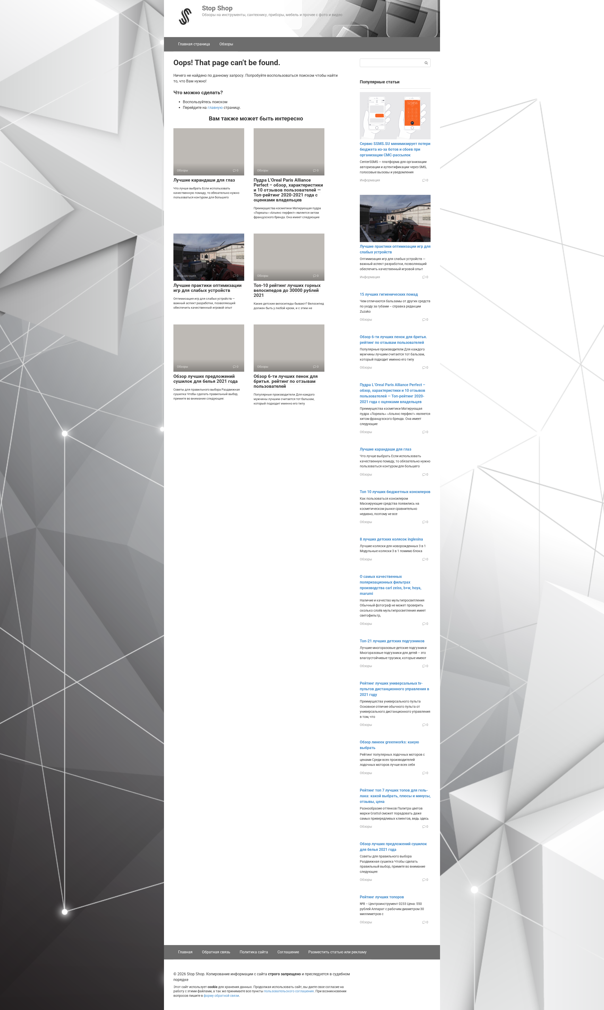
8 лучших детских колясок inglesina (391, 539)
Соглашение (288, 952)
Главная (185, 952)
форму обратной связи (221, 996)
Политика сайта (254, 952)
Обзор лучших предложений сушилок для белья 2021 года (205, 379)
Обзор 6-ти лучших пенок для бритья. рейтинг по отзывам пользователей (286, 381)
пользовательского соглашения (289, 991)
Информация (370, 180)
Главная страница (194, 44)
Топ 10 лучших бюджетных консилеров (395, 492)
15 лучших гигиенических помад (389, 294)
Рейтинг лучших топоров (382, 897)
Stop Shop (217, 8)
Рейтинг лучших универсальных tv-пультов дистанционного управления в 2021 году (394, 689)
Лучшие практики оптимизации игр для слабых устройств (207, 288)
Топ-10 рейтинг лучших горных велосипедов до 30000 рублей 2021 (287, 290)
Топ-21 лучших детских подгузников (392, 641)
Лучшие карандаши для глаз (204, 180)
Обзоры (226, 44)
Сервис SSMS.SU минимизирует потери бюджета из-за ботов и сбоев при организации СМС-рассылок (395, 149)
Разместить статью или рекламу (337, 952)
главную (215, 107)
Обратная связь (216, 952)
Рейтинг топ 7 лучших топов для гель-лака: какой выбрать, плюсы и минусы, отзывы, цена (395, 796)
